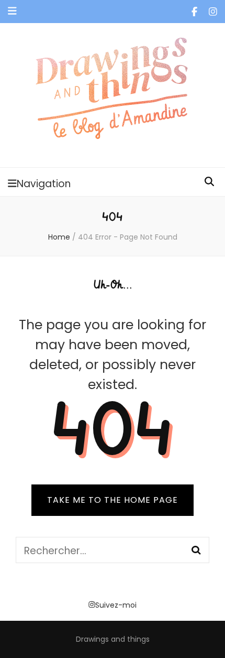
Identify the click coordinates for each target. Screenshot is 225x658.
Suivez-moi (116, 605)
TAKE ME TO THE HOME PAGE (112, 500)
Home (59, 237)
